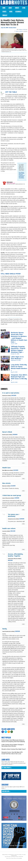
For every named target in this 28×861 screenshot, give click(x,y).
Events (4, 11)
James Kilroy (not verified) (8, 498)
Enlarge (20, 29)
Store (23, 8)
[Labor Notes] (14, 2)
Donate (17, 8)
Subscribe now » (6, 791)
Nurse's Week (7, 432)
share (23, 427)
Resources (18, 11)
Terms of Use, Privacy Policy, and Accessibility (14, 858)
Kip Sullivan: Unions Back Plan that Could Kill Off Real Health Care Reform (21, 175)
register (20, 31)
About (10, 8)
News (10, 11)
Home (3, 8)
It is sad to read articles (10, 393)
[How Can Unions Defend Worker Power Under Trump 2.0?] (14, 847)
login (17, 31)
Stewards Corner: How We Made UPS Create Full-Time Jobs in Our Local (12, 753)
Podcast (4, 15)
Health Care (6, 467)
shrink (24, 29)
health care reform (8, 528)
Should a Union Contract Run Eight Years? (13, 749)
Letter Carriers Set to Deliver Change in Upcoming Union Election (12, 745)
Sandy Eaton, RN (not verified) (14, 558)
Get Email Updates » (7, 768)
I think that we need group (11, 495)
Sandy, (4, 629)
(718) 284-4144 (14, 855)
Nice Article (6, 483)
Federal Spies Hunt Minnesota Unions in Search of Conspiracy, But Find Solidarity (13, 740)
